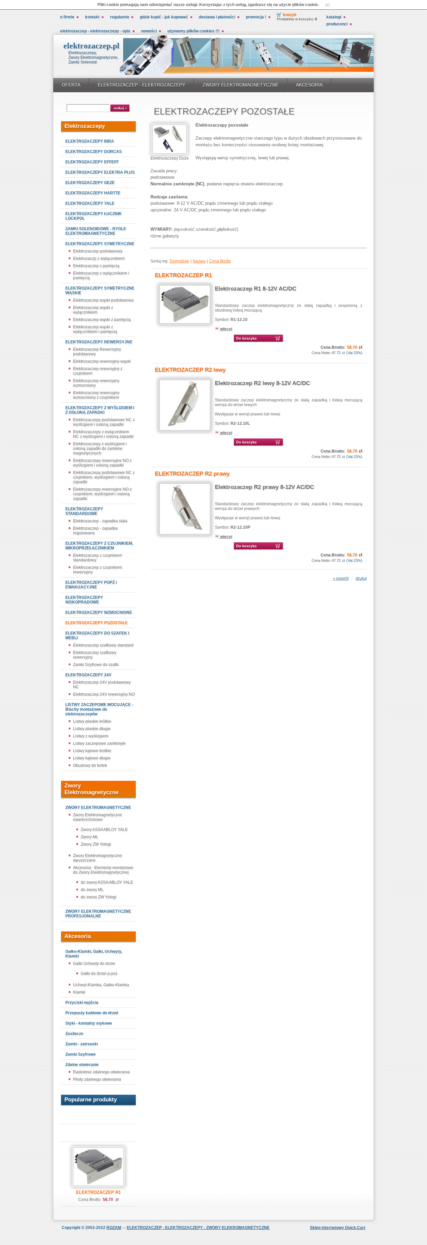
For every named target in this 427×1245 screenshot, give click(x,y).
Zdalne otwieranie (82, 1064)
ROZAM (113, 1227)
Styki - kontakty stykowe (88, 1023)
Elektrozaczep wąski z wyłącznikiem (93, 310)
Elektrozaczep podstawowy (97, 251)
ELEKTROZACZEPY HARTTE (92, 193)
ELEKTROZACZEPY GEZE (90, 182)
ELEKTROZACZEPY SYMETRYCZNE (99, 243)
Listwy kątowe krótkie (92, 750)
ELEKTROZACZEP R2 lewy (190, 370)
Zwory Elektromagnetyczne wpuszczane (97, 858)
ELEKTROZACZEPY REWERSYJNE (98, 342)
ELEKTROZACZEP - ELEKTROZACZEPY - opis (95, 31)
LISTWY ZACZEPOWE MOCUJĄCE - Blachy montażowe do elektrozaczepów (99, 709)
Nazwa (199, 261)
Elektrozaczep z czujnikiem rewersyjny (97, 569)
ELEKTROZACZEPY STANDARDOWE (84, 511)
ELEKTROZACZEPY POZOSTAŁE (96, 622)
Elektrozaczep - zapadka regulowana (95, 530)
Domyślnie (179, 261)
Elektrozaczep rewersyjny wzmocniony (96, 383)
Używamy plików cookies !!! (193, 31)
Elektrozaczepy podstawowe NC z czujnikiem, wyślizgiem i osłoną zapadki (104, 477)
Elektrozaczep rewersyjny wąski (102, 361)
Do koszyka (246, 338)
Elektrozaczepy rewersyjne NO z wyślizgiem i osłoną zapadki (102, 463)
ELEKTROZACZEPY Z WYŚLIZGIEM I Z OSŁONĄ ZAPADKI (99, 410)
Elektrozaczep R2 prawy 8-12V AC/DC (264, 487)
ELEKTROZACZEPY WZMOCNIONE (98, 612)
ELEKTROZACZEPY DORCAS (93, 151)
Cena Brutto (220, 261)
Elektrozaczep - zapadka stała (100, 521)
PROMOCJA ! (256, 17)
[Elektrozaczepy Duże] (169, 153)
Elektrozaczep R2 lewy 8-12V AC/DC (262, 383)
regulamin (119, 17)
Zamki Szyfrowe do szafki (96, 664)
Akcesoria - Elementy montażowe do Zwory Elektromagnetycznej (103, 870)
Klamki (79, 992)
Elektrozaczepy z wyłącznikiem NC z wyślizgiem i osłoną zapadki (103, 434)
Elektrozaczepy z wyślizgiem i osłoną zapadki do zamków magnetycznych (100, 448)
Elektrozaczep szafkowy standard (103, 645)
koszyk (290, 14)
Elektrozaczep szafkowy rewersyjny (94, 655)
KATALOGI (333, 17)
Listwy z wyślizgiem (90, 736)
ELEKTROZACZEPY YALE (89, 203)
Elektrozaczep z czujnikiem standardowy (97, 557)
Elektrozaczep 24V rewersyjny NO (104, 694)
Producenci (337, 24)
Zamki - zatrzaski (81, 1044)
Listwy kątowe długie (92, 758)
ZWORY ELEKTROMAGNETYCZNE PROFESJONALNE (98, 913)
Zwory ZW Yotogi (96, 844)
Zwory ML (89, 837)
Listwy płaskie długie (92, 728)
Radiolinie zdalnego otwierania (101, 1072)
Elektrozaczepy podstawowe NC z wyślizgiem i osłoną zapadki (104, 422)
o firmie (67, 17)
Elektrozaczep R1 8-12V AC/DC (255, 289)
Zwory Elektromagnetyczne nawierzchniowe (97, 817)
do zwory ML (92, 889)
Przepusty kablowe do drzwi (91, 1013)
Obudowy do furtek (90, 765)
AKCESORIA (309, 84)
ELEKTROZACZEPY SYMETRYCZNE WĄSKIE (99, 290)
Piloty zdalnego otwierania (97, 1079)
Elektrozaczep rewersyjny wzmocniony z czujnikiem (96, 395)
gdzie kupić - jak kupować (164, 17)
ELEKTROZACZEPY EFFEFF (92, 162)
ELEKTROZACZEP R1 (98, 1192)
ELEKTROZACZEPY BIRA (89, 141)
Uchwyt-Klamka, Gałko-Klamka (101, 985)
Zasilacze (74, 1033)
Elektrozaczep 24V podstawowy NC (102, 684)
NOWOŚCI (149, 31)
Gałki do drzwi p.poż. (99, 973)
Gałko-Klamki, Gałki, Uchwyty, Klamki (93, 953)
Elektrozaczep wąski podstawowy (103, 300)
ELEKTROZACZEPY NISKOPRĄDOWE (84, 599)
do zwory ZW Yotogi (98, 897)
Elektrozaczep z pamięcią (96, 265)
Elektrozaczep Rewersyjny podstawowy (97, 351)
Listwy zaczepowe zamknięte (99, 743)
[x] (328, 5)
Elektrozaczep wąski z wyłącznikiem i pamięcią (95, 329)
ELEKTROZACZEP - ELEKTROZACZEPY (141, 84)
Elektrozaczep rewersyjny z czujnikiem (97, 371)
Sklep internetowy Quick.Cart (337, 1227)
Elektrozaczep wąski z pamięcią (102, 319)
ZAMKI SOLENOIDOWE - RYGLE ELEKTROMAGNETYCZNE (95, 231)
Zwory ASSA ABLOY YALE (104, 829)
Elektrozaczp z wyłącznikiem (99, 258)
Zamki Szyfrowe (80, 1054)
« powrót (341, 578)
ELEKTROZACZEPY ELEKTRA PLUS (100, 172)
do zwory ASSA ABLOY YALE (107, 882)
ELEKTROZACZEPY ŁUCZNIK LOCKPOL (93, 216)
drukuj (361, 578)
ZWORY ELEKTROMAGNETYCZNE (240, 84)
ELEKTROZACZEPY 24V (88, 675)
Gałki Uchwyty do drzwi (94, 963)
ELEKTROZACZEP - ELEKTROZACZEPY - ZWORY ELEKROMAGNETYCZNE (198, 1227)
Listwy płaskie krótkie (92, 721)
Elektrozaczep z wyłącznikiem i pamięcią (101, 275)
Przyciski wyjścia (81, 1002)
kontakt (92, 17)
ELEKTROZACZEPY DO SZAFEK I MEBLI (97, 635)
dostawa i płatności (217, 17)
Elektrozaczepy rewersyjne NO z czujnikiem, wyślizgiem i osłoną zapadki (102, 494)
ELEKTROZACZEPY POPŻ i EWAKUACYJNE (91, 584)
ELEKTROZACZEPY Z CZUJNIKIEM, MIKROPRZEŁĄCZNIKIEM (99, 545)
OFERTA (71, 84)
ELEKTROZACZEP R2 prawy (192, 474)
